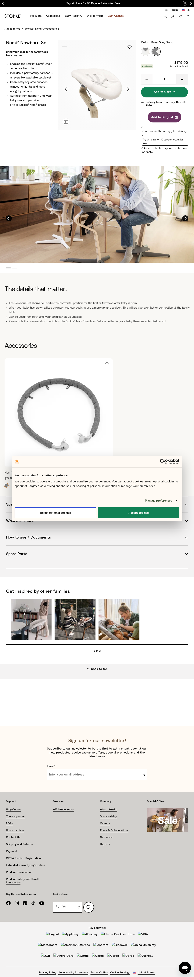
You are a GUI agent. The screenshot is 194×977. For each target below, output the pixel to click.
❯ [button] (191, 3)
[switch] (185, 2)
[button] (147, 79)
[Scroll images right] (128, 89)
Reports (105, 844)
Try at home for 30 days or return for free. (162, 141)
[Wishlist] (180, 16)
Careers (105, 823)
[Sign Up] (144, 774)
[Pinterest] (27, 903)
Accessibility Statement (73, 972)
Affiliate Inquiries (63, 809)
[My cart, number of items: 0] (187, 16)
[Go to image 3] (76, 47)
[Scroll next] (185, 218)
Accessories (12, 28)
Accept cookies (138, 512)
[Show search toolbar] (165, 16)
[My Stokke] (172, 16)
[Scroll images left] (66, 89)
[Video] (66, 122)
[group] (97, 3)
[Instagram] (18, 903)
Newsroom (106, 837)
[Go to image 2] (70, 47)
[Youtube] (43, 903)
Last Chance (116, 16)
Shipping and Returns (19, 844)
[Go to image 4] (82, 47)
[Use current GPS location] (79, 907)
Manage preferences (158, 500)
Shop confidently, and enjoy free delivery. (164, 131)
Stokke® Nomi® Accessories (41, 28)
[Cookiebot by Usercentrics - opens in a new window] (162, 461)
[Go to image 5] (88, 47)
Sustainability (108, 816)
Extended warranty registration (25, 865)
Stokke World (95, 16)
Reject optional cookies (55, 512)
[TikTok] (35, 903)
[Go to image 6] (94, 47)
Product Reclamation (19, 872)
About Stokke (108, 809)
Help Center (13, 809)
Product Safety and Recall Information (22, 881)
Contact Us (13, 837)
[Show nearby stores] (88, 907)
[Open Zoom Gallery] (97, 85)
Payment (11, 851)
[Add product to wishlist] (129, 47)
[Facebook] (10, 903)
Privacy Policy (47, 972)
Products (36, 16)
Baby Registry (73, 16)
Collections (53, 16)
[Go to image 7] (100, 47)
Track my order (15, 816)
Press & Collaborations (114, 830)
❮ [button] (3, 3)
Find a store (60, 894)
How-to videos (15, 830)
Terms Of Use (99, 972)
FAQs (9, 823)
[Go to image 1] (64, 47)
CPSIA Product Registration (23, 858)
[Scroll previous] (9, 218)
